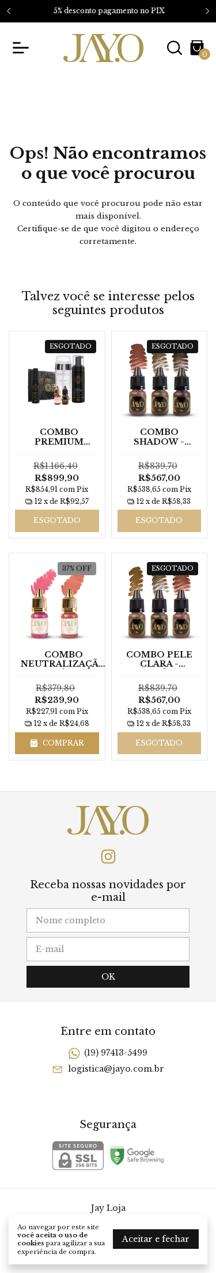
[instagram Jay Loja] (108, 857)
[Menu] (23, 47)
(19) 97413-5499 (115, 1053)
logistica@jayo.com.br (116, 1069)
